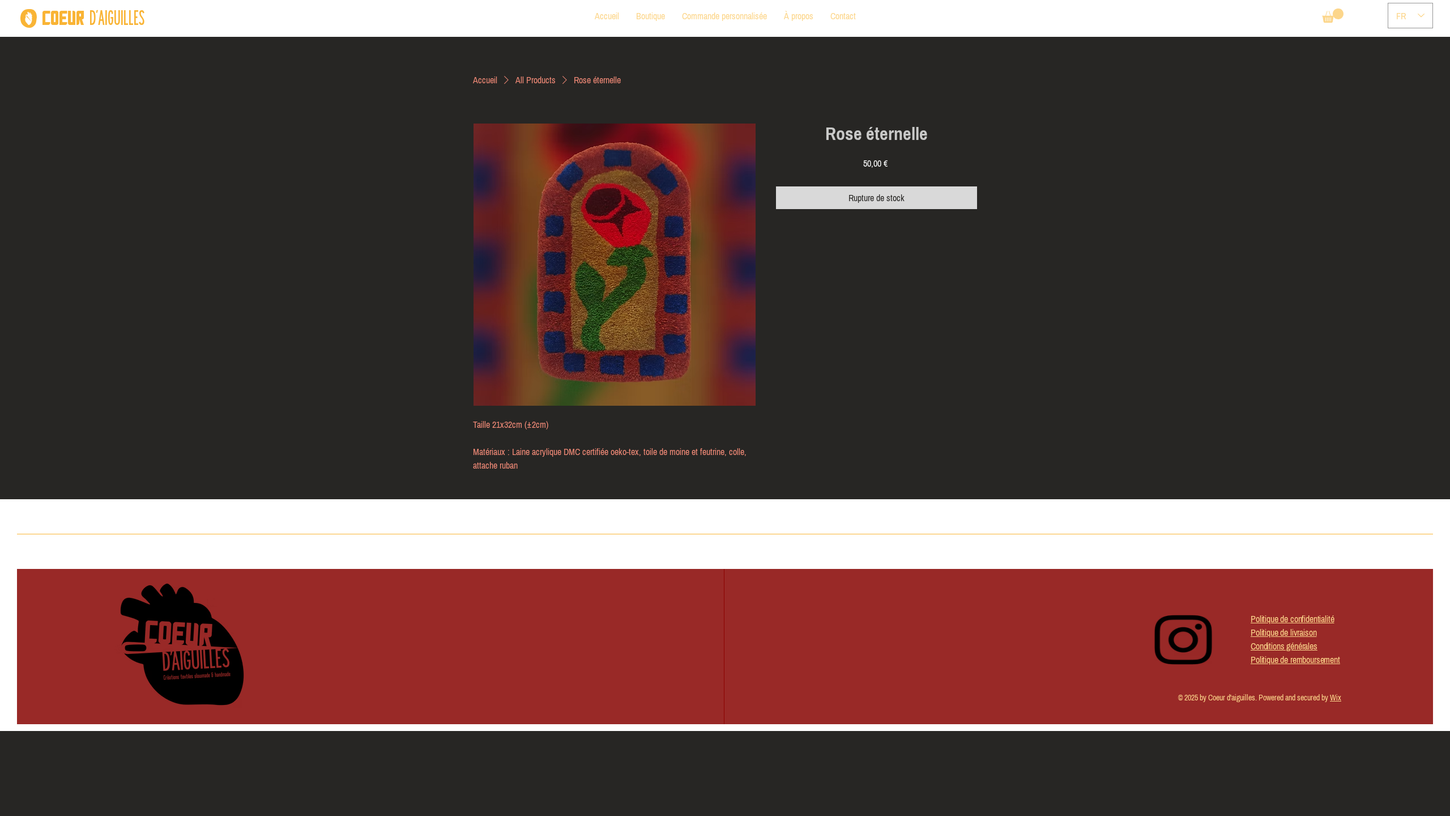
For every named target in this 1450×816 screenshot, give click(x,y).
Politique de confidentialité (1292, 619)
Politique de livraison (1283, 632)
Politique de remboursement (1295, 659)
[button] (1333, 15)
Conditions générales (1284, 646)
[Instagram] (1183, 639)
